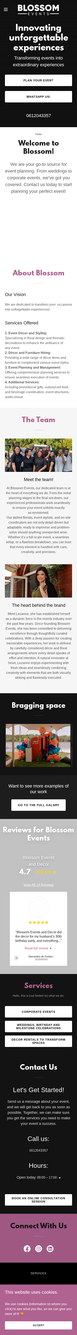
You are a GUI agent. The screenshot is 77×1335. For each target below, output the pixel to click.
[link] (38, 9)
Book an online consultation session (39, 1200)
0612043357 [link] (38, 115)
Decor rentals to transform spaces (38, 1041)
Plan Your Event (38, 80)
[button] (7, 9)
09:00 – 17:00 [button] (47, 1177)
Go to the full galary (38, 805)
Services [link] (38, 1273)
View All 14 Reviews (39, 885)
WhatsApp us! (38, 96)
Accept (38, 1325)
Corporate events (38, 1011)
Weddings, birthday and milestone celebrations (38, 1026)
